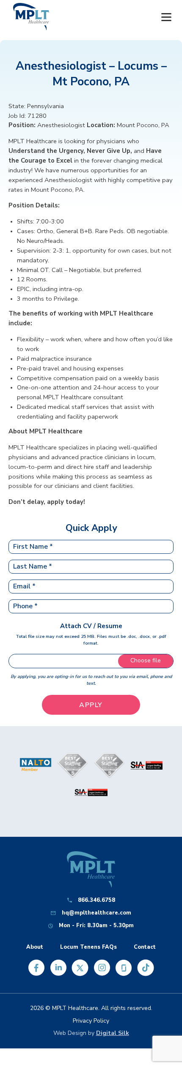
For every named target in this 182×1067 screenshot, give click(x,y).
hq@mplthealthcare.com (96, 913)
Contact (145, 947)
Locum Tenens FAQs (88, 947)
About (34, 947)
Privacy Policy (91, 1021)
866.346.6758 (96, 900)
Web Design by (91, 1033)
